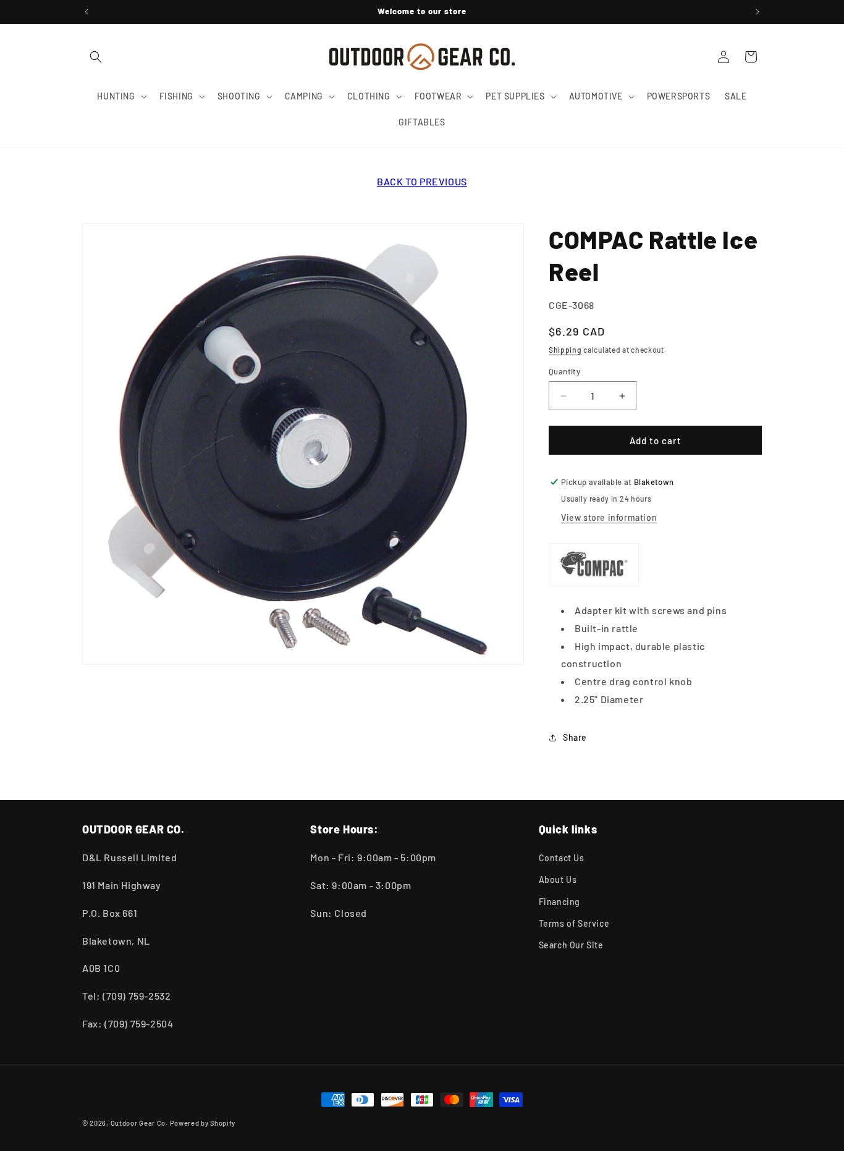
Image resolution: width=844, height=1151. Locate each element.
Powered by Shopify (203, 1123)
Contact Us (561, 858)
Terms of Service (574, 923)
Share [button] (575, 737)
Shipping (565, 349)
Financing (559, 901)
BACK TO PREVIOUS (422, 181)
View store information (609, 517)
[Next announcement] (757, 11)
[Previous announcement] (86, 11)
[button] (95, 56)
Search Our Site (571, 945)
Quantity (564, 371)
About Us (558, 879)
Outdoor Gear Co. (139, 1123)
